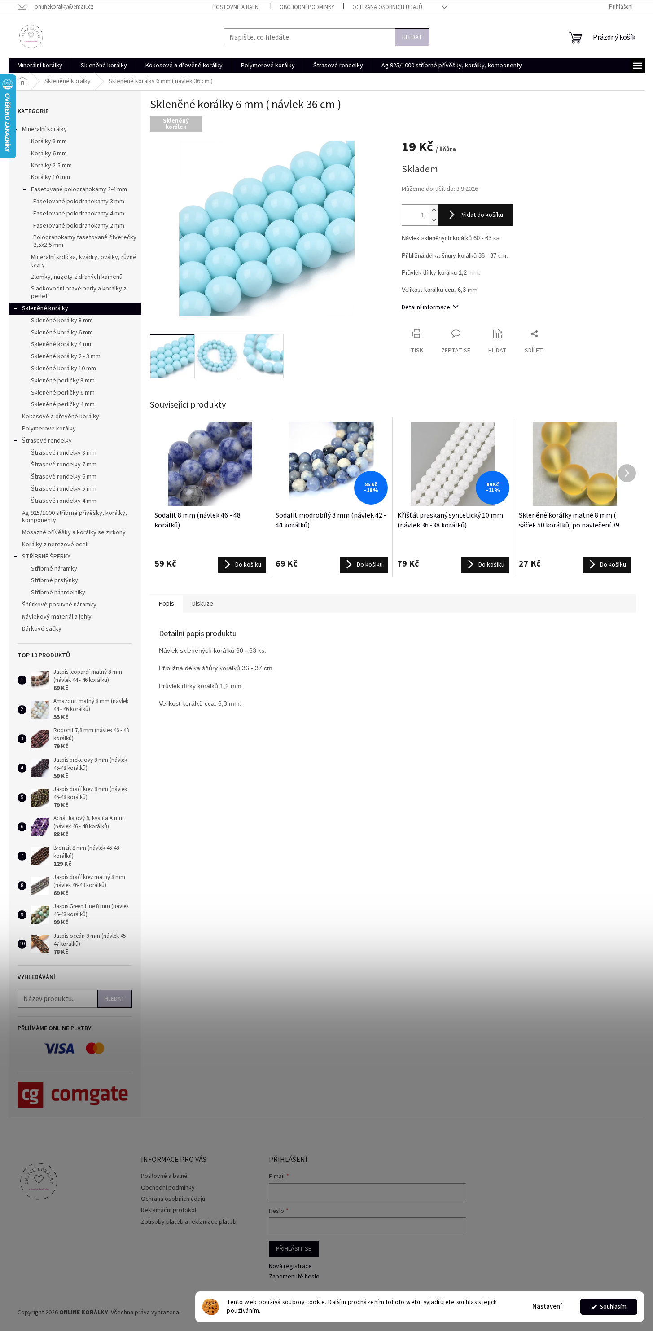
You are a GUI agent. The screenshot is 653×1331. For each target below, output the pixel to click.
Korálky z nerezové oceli (55, 544)
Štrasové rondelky (47, 440)
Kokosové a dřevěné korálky (60, 416)
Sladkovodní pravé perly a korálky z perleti (79, 292)
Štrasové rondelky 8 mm (63, 452)
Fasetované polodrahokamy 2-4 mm (79, 189)
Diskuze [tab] (202, 603)
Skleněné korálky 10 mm (63, 368)
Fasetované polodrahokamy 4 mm (78, 213)
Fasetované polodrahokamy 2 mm (78, 225)
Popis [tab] (166, 603)
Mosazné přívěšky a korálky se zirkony (74, 532)
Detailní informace (426, 307)
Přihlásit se (293, 1248)
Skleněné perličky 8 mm (63, 380)
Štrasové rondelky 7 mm (63, 464)
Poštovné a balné (237, 7)
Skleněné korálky (45, 308)
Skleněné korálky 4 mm (62, 344)
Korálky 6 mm (49, 153)
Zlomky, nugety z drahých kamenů (77, 276)
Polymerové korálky (49, 428)
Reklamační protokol (168, 1210)
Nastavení (547, 1306)
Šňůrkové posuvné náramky (59, 604)
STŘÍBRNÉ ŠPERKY (46, 556)
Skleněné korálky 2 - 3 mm (66, 356)
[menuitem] (40, 65)
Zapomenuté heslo (294, 1277)
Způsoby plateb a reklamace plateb (189, 1221)
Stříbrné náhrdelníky (58, 592)
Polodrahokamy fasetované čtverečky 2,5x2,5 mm (84, 241)
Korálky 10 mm (50, 177)
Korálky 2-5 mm (51, 165)
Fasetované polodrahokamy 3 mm (78, 201)
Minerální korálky (44, 129)
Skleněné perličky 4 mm (63, 404)
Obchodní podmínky (307, 7)
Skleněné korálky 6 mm (62, 332)
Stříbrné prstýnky (54, 580)
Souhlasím (613, 1306)
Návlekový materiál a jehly (57, 616)
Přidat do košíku (481, 215)
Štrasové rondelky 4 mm (63, 500)
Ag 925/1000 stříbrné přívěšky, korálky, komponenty (74, 517)
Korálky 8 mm (49, 141)
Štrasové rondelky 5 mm (63, 488)
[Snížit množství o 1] (433, 220)
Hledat (412, 37)
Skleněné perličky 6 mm (63, 392)
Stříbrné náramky (54, 568)
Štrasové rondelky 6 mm (63, 476)
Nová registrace (290, 1266)
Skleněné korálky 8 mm (62, 320)
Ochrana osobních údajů (387, 7)
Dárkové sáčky (41, 628)
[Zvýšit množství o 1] (433, 210)
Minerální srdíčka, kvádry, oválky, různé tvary (83, 261)
